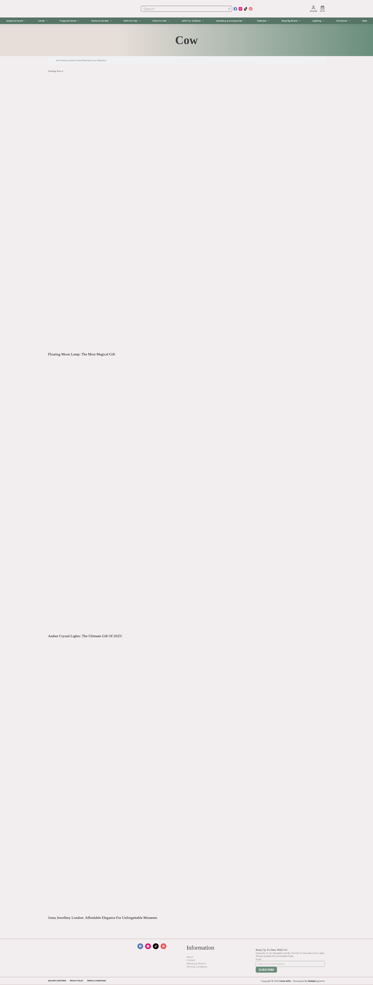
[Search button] (229, 9)
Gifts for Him (159, 20)
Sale (364, 20)
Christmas (341, 20)
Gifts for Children (191, 20)
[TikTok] (245, 9)
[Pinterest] (251, 9)
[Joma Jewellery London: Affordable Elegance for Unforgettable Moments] (186, 776)
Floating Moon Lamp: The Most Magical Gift (81, 354)
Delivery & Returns (196, 963)
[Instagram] (240, 9)
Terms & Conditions (196, 966)
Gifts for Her (131, 20)
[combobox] (183, 9)
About (189, 956)
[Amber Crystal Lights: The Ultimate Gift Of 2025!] (186, 495)
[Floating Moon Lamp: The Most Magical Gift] (186, 213)
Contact (190, 960)
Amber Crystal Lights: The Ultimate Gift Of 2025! (85, 636)
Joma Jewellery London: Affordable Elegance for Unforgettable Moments (102, 918)
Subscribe (266, 969)
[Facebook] (235, 9)
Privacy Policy (76, 981)
